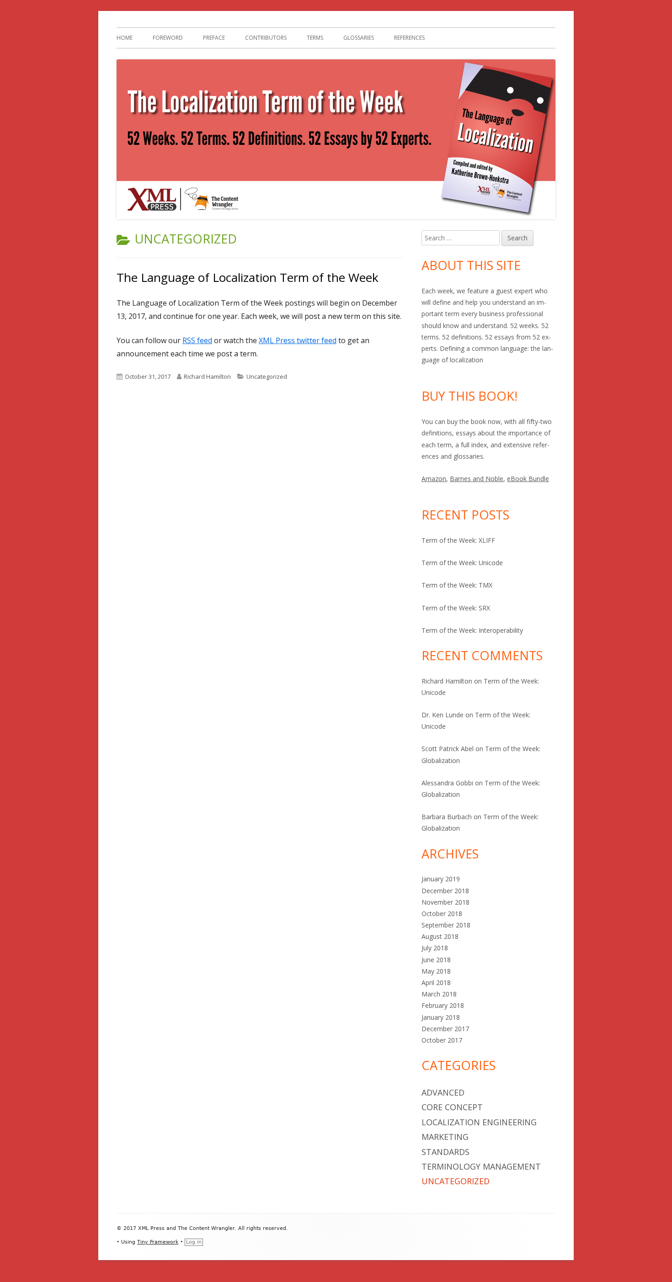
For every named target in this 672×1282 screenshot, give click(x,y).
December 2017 (445, 1028)
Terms (315, 38)
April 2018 (436, 982)
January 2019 (440, 878)
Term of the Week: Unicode (462, 562)
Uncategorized (266, 376)
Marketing (445, 1136)
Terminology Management (481, 1166)
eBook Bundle (528, 478)
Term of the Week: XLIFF (458, 540)
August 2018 (440, 936)
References (409, 38)
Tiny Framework (157, 1242)
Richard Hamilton (207, 376)
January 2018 (440, 1017)
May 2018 (436, 971)
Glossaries (358, 38)
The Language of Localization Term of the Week (248, 277)
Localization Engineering (479, 1122)
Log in (194, 1242)
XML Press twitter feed (297, 340)
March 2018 (439, 994)
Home (125, 38)
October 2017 (441, 1040)
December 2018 (445, 890)
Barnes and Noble (476, 478)
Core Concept (452, 1107)
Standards (445, 1151)
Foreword (168, 38)
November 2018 (445, 902)
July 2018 (434, 947)
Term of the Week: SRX (455, 608)
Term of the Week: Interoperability (472, 630)
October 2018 (441, 913)
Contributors (266, 38)
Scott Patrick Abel (447, 748)
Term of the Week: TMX (456, 585)
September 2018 (445, 925)
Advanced (442, 1092)
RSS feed (197, 340)
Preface (214, 38)
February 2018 (442, 1005)
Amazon (433, 478)
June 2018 (436, 959)
